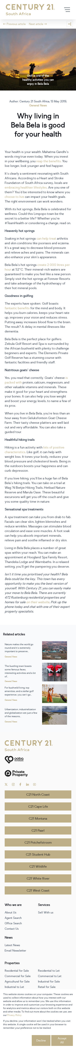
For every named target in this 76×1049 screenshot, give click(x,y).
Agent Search (13, 918)
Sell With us (45, 912)
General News (38, 105)
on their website (37, 602)
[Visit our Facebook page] (20, 784)
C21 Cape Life (38, 807)
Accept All (62, 1040)
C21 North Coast (38, 795)
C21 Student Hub (38, 855)
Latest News (12, 945)
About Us (10, 912)
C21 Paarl (38, 831)
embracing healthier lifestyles (26, 187)
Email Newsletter (15, 950)
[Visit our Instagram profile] (13, 784)
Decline (41, 1040)
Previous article (16, 24)
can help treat (46, 239)
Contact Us (12, 929)
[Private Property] (38, 773)
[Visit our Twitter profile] (6, 784)
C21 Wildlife (38, 866)
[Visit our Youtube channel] (34, 784)
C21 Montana (38, 819)
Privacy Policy (14, 1015)
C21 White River (38, 878)
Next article (36, 24)
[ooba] (38, 760)
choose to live (14, 197)
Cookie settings (17, 1040)
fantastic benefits (17, 308)
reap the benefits (48, 161)
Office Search (13, 923)
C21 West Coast (38, 890)
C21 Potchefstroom (38, 843)
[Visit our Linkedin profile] (27, 784)
